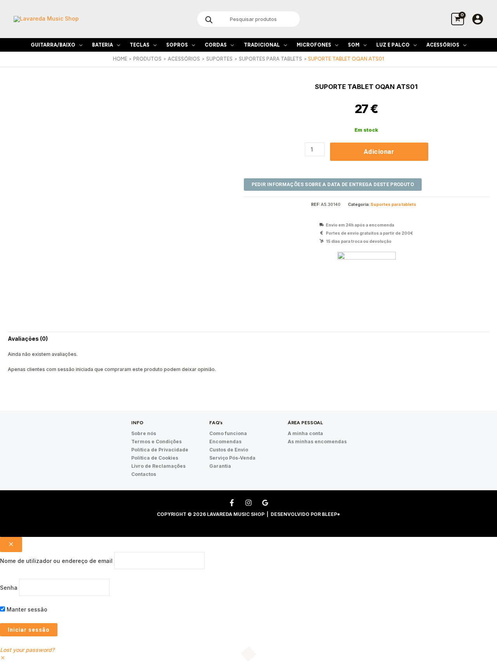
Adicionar (379, 151)
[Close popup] (11, 544)
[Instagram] (248, 502)
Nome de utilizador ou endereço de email (56, 560)
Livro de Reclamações (158, 466)
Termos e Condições (156, 441)
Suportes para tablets (393, 204)
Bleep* (331, 514)
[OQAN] (366, 281)
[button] (78, 45)
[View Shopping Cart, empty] (457, 19)
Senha (8, 587)
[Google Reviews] (265, 502)
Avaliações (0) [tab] (28, 338)
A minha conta (305, 433)
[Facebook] (231, 502)
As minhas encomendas (317, 441)
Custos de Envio (228, 450)
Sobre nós (143, 433)
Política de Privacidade (159, 450)
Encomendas (225, 441)
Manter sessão (26, 609)
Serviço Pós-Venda (232, 458)
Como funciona (228, 433)
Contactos (143, 474)
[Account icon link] (477, 19)
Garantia (220, 466)
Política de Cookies (154, 458)
